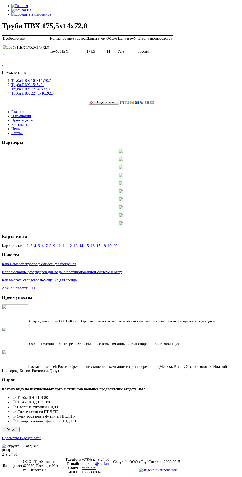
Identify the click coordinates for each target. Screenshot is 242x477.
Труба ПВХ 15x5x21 (27, 85)
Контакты (19, 124)
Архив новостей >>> (19, 288)
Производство (22, 120)
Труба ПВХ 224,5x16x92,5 (32, 93)
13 (76, 227)
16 (93, 227)
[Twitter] (127, 103)
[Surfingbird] (151, 103)
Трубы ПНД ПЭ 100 (33, 402)
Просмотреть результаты (21, 438)
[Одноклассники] (132, 103)
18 (104, 227)
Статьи (17, 133)
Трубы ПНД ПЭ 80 (32, 397)
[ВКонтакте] (122, 103)
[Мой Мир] (136, 103)
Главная (17, 112)
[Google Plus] (146, 103)
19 (110, 227)
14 (81, 227)
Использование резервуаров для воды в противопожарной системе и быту (62, 272)
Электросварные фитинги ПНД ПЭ (46, 416)
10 (59, 227)
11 (64, 227)
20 (115, 227)
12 (70, 227)
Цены (16, 129)
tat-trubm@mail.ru (95, 464)
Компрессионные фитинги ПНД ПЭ (46, 421)
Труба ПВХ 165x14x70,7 (31, 80)
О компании (21, 116)
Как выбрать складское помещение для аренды (40, 280)
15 (87, 227)
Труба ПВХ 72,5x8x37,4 (30, 89)
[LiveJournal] (141, 103)
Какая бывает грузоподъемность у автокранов (39, 264)
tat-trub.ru (89, 468)
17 (98, 227)
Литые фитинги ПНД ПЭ (38, 412)
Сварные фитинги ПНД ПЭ (39, 407)
